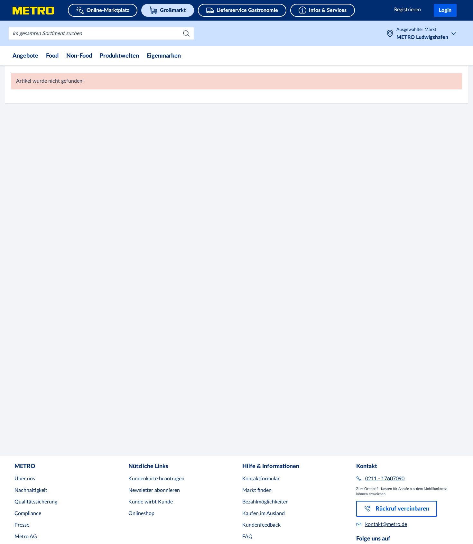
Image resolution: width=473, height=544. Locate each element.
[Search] (186, 33)
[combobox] (101, 33)
